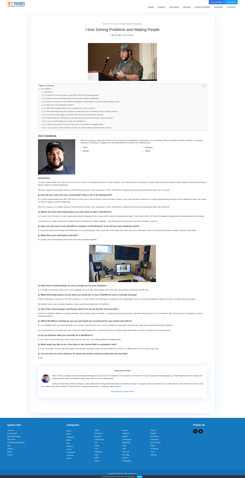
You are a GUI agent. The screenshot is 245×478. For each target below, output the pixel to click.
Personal (125, 458)
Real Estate (154, 436)
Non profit (125, 452)
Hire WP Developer (14, 436)
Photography (126, 461)
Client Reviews (202, 7)
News (124, 445)
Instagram (149, 147)
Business (70, 446)
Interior (97, 461)
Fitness (97, 445)
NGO (124, 449)
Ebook (97, 430)
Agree (139, 476)
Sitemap (10, 449)
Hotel (96, 455)
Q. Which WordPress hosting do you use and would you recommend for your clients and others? (79, 118)
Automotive (70, 437)
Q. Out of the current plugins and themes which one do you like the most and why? (74, 115)
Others (69, 431)
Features (174, 7)
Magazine (125, 433)
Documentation (216, 2)
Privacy (9, 455)
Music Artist (126, 442)
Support (218, 7)
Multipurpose (126, 439)
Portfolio (153, 433)
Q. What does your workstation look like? (59, 105)
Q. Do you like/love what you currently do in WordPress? (65, 121)
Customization (12, 433)
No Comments (128, 35)
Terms (9, 452)
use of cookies (131, 476)
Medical (125, 436)
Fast (96, 442)
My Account (231, 2)
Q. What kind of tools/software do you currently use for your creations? (70, 108)
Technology (154, 449)
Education (98, 436)
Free (96, 449)
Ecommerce (99, 433)
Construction (71, 452)
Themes (161, 7)
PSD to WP (11, 439)
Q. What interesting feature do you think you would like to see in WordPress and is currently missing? (81, 111)
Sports (153, 445)
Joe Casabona (46, 89)
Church (69, 449)
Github (147, 151)
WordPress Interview (112, 24)
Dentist (69, 458)
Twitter (85, 147)
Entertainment (99, 439)
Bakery (69, 440)
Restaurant (154, 439)
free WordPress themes (189, 384)
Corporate (70, 455)
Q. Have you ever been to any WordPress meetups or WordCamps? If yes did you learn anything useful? (82, 102)
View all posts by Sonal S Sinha (122, 391)
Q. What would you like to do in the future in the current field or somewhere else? (74, 124)
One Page (125, 455)
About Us (10, 430)
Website (86, 151)
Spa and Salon (156, 442)
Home (151, 7)
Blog (9, 445)
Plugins (153, 430)
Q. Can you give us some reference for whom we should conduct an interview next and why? (78, 128)
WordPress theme (97, 378)
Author (69, 434)
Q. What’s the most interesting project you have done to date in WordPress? (72, 98)
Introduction (49, 92)
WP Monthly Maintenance (16, 442)
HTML (97, 458)
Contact (231, 7)
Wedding (154, 455)
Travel (153, 452)
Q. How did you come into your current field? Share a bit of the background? (72, 95)
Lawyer (124, 430)
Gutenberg (98, 452)
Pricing (187, 7)
